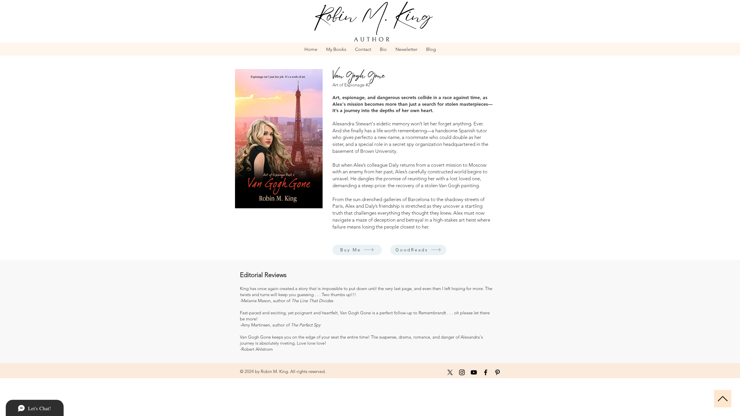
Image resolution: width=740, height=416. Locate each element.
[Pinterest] (497, 372)
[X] (450, 372)
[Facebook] (485, 372)
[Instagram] (462, 372)
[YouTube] (474, 372)
